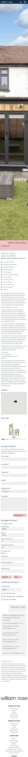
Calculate (5, 577)
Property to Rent (14, 742)
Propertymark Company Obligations (14, 751)
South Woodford (14, 716)
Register (14, 744)
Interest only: (7, 551)
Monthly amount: (5, 568)
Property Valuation (14, 745)
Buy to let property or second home (13, 596)
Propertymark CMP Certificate (14, 749)
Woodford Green (14, 708)
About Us (14, 738)
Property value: (5, 526)
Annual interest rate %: (7, 539)
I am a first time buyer (9, 593)
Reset (16, 577)
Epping (14, 712)
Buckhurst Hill (14, 714)
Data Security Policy (14, 752)
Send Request (18, 515)
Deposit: (3, 532)
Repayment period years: (7, 545)
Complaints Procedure (14, 747)
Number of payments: (6, 562)
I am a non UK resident (9, 599)
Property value (5, 586)
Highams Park (14, 717)
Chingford (14, 710)
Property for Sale (14, 740)
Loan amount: (4, 556)
